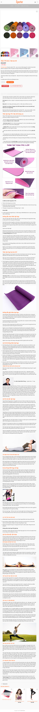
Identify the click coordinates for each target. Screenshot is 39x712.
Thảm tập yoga (24, 6)
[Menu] (1, 2)
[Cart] (35, 2)
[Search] (37, 2)
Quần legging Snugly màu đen (32, 701)
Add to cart (10, 82)
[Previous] (1, 698)
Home (12, 6)
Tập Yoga (17, 6)
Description (5, 94)
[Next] (37, 54)
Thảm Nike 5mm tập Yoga (6, 699)
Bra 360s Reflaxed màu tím (19, 701)
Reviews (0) (5, 683)
